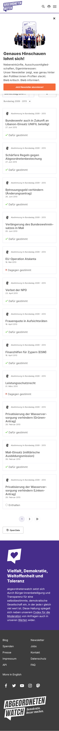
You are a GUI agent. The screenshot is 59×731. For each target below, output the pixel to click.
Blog (5, 640)
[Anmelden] (49, 6)
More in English (12, 674)
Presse (7, 652)
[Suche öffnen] (43, 6)
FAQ (33, 664)
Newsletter (37, 640)
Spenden (8, 646)
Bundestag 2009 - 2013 (15, 101)
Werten (22, 620)
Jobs (34, 646)
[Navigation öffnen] (54, 6)
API (5, 664)
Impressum (9, 658)
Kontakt (35, 652)
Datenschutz (38, 658)
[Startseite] (13, 6)
